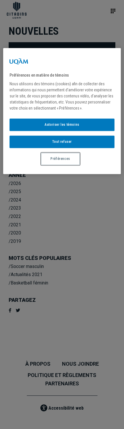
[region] (62, 111)
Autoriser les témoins (62, 125)
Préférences (60, 159)
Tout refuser (62, 142)
